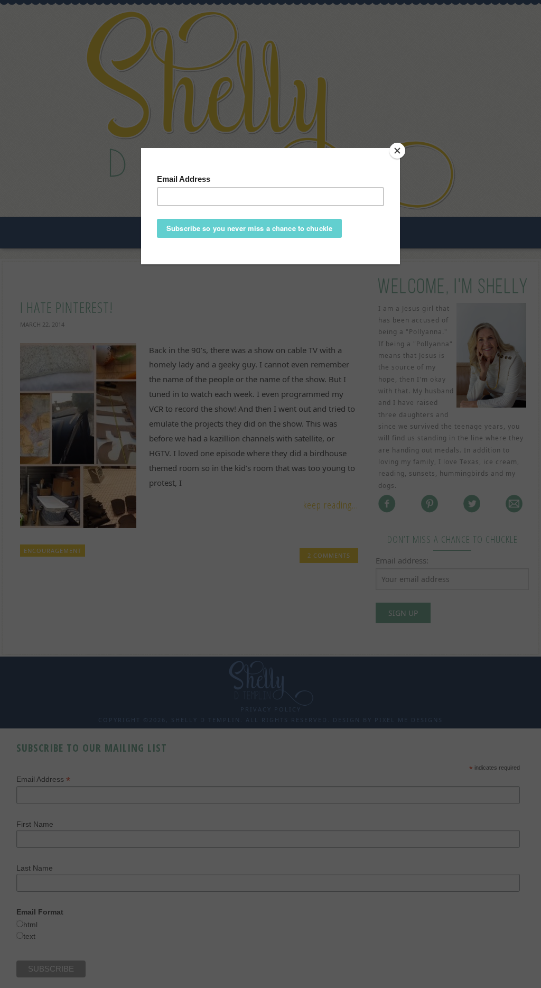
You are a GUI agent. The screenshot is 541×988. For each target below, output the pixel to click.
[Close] (397, 151)
